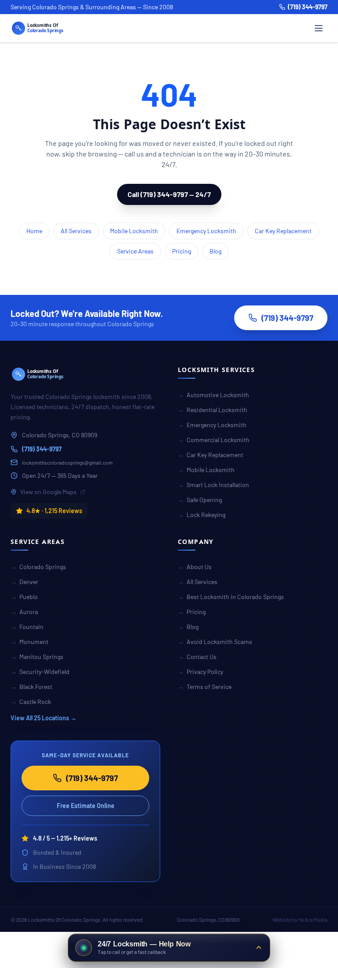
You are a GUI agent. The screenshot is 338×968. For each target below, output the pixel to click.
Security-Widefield (40, 671)
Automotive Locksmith (213, 394)
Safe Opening (200, 499)
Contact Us (197, 656)
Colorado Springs (38, 566)
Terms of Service (204, 686)
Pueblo (24, 596)
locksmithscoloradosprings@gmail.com (67, 462)
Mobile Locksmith (134, 231)
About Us (195, 566)
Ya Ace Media (312, 919)
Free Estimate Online (85, 805)
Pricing (181, 251)
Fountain (27, 626)
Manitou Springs (37, 656)
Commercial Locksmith (214, 439)
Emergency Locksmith (206, 231)
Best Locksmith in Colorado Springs (231, 596)
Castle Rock (31, 701)
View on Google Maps (48, 491)
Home (34, 231)
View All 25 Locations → (44, 718)
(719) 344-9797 (307, 7)
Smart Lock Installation (213, 484)
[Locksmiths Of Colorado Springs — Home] (50, 28)
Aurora (24, 611)
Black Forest (31, 686)
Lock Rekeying (201, 514)
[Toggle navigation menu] (318, 28)
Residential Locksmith (212, 409)
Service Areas (135, 251)
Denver (24, 581)
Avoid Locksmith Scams (215, 641)
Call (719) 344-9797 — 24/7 (169, 194)
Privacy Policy (200, 671)
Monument (29, 641)
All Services (76, 231)
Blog (215, 251)
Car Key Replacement (283, 231)
